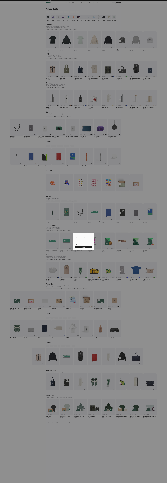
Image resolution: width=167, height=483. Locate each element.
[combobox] (83, 241)
